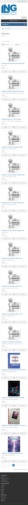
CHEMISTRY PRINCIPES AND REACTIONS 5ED (13, 91)
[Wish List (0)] (22, 1)
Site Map (2, 488)
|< (2, 465)
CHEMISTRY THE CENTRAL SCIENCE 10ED (12, 258)
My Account (3, 496)
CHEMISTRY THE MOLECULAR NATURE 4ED (12, 453)
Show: (17, 44)
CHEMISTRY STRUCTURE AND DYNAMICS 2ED (13, 202)
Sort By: (3, 44)
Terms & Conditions (5, 481)
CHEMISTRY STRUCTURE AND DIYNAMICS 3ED (13, 175)
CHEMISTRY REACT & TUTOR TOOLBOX (11, 119)
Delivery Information (5, 478)
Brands (2, 491)
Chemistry (8, 28)
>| (4, 467)
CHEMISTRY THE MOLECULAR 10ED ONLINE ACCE (14, 369)
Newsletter (3, 500)
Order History (3, 498)
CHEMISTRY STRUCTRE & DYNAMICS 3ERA (12, 147)
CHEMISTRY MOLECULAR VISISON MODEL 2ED (13, 63)
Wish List (2, 499)
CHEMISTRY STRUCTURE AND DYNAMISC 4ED (13, 230)
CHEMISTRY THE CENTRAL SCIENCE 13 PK (12, 314)
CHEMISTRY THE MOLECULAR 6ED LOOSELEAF (13, 397)
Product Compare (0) (6, 41)
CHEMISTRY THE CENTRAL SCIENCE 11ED (12, 286)
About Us (3, 477)
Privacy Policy (3, 480)
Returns (2, 486)
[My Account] (20, 1)
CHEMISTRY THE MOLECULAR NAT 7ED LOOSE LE (14, 425)
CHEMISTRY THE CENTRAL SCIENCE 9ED (11, 342)
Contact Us (3, 485)
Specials (2, 493)
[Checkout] (25, 1)
